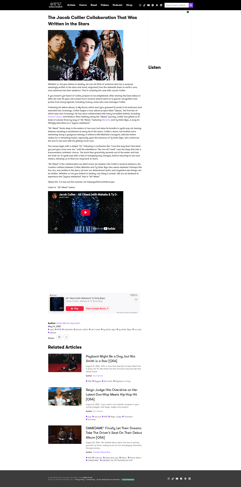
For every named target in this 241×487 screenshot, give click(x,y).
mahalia (68, 329)
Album (124, 457)
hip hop (97, 416)
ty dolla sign (109, 329)
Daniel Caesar (55, 116)
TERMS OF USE (87, 478)
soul (52, 329)
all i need (95, 329)
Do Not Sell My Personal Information (108, 480)
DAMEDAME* (93, 460)
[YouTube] (148, 5)
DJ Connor (98, 375)
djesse (53, 332)
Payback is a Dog (122, 381)
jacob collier (82, 329)
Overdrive (128, 416)
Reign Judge (115, 416)
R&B (59, 329)
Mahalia (106, 119)
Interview (98, 457)
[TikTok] (144, 5)
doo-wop (92, 419)
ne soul (137, 329)
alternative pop (111, 457)
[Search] (191, 5)
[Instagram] (140, 5)
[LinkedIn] (161, 5)
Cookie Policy (90, 480)
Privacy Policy (79, 480)
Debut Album (135, 457)
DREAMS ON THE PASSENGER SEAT (117, 460)
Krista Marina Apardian (68, 323)
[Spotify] (153, 5)
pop (89, 416)
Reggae (97, 381)
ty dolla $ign (125, 329)
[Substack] (157, 5)
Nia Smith (108, 381)
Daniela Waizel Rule (101, 452)
